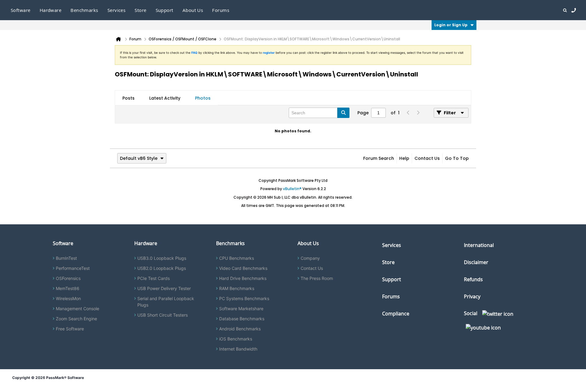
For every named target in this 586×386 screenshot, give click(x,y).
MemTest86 (67, 288)
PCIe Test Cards (153, 278)
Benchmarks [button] (84, 10)
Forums (220, 10)
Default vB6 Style (138, 158)
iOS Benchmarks (235, 338)
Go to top (457, 158)
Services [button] (116, 10)
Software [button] (21, 10)
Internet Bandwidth (238, 348)
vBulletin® (292, 188)
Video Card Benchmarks (243, 268)
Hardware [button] (51, 10)
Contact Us (427, 158)
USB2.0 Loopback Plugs (161, 268)
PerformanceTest (73, 268)
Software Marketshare (241, 308)
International (479, 245)
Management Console (77, 308)
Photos (203, 98)
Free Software (70, 328)
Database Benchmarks (241, 318)
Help (404, 158)
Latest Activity (164, 98)
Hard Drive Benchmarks (242, 278)
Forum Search (378, 158)
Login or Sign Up (451, 25)
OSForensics (68, 278)
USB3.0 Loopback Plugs (161, 258)
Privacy (472, 296)
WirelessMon (68, 298)
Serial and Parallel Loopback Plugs (165, 301)
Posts (128, 98)
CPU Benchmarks (236, 258)
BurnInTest (66, 258)
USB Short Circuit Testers (162, 315)
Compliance (395, 313)
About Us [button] (193, 10)
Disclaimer (476, 262)
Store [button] (140, 10)
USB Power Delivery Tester (164, 288)
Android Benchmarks (240, 328)
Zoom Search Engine (76, 318)
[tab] (128, 98)
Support (164, 10)
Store (388, 262)
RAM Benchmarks (236, 288)
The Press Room (317, 278)
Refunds (473, 279)
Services (391, 245)
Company (310, 258)
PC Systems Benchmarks (244, 298)
